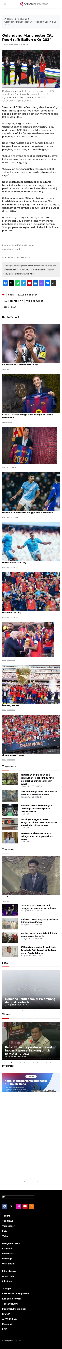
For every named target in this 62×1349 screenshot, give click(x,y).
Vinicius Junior (34, 301)
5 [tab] (39, 1010)
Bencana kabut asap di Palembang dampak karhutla (30, 1000)
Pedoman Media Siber (14, 1309)
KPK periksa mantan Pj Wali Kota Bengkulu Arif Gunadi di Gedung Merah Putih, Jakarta (38, 950)
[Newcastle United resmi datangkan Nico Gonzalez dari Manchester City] (31, 343)
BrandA (6, 1314)
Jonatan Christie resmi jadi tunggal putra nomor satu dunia (38, 907)
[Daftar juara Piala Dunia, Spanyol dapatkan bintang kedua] (31, 684)
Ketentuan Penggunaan (15, 1293)
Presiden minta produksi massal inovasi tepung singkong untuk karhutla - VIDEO (28, 1050)
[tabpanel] (31, 989)
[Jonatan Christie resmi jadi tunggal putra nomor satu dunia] (10, 909)
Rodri (11, 295)
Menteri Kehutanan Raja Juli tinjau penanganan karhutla (39, 935)
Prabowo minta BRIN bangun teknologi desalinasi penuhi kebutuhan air (36, 808)
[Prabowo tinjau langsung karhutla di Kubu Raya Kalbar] (10, 923)
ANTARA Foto (9, 1319)
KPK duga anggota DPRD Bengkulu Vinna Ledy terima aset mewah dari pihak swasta (38, 822)
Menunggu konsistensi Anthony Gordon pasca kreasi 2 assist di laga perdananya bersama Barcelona (29, 414)
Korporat (7, 1324)
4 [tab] (35, 1010)
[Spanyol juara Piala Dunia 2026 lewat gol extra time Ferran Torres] (31, 734)
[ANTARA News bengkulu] (33, 4)
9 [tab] (46, 1062)
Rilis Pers (7, 1281)
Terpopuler (9, 766)
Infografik (8, 1066)
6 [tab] (33, 1062)
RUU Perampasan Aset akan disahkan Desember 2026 (30, 895)
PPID (4, 1329)
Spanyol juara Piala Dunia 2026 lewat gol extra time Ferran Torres (29, 754)
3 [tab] (31, 1010)
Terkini (6, 1216)
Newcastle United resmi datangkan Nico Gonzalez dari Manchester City (25, 363)
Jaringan (7, 1288)
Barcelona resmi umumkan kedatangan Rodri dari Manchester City (28, 561)
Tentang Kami (10, 1304)
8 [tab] (41, 1062)
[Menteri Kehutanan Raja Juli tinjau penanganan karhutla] (10, 937)
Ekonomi (7, 1248)
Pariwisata (8, 1253)
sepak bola (10, 307)
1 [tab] (22, 1010)
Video (6, 1014)
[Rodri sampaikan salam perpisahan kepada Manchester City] (31, 591)
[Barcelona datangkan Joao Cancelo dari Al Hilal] (29, 445)
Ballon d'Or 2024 (27, 295)
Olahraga (22, 19)
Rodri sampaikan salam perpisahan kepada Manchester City (27, 611)
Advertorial (8, 1276)
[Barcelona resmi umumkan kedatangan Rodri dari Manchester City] (31, 541)
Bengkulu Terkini (11, 1243)
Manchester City (13, 301)
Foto (5, 963)
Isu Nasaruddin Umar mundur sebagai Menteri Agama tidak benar (36, 836)
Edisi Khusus (9, 1271)
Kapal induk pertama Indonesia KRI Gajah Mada (31, 1171)
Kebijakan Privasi (11, 1298)
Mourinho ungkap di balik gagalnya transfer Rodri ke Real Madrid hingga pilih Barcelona (27, 511)
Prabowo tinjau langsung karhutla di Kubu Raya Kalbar (39, 921)
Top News (8, 849)
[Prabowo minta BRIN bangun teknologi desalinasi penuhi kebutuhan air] (10, 809)
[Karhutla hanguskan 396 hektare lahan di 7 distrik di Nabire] (10, 795)
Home (10, 19)
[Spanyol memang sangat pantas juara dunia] (28, 639)
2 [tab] (26, 1010)
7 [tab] (37, 1062)
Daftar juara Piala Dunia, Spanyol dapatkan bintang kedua (27, 704)
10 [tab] (50, 1062)
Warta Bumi (8, 1263)
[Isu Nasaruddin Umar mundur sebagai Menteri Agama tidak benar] (10, 837)
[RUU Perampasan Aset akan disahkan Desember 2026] (31, 875)
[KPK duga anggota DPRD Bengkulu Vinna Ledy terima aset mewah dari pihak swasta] (10, 823)
